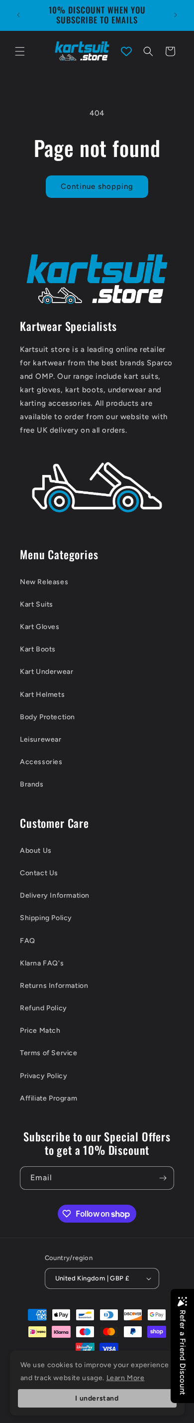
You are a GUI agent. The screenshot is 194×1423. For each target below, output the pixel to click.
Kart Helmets (42, 694)
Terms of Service (49, 1053)
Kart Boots (38, 649)
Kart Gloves (40, 627)
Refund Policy (43, 1008)
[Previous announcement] (18, 15)
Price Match (40, 1030)
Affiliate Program (48, 1098)
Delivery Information (55, 895)
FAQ (27, 941)
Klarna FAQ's (42, 963)
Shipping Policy (46, 918)
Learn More (125, 1378)
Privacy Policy (43, 1076)
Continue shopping (97, 186)
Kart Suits (36, 604)
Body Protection (47, 717)
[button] (20, 51)
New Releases (44, 582)
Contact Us (39, 873)
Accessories (41, 762)
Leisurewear (41, 739)
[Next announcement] (176, 15)
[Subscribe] (163, 1178)
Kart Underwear (46, 671)
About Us (36, 850)
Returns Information (54, 985)
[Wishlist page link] (126, 51)
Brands (32, 784)
